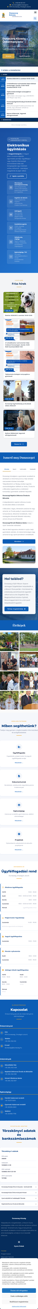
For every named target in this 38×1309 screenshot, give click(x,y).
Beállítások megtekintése (19, 1302)
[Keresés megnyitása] (35, 18)
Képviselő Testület (7, 1257)
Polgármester (6, 1254)
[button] (35, 12)
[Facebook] (19, 1242)
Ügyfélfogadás (24, 56)
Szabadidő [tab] (33, 469)
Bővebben (17, 541)
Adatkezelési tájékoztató (19, 1306)
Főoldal (3, 1251)
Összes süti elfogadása (19, 1291)
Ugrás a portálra (18, 176)
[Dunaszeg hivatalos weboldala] (3, 17)
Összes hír (17, 444)
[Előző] (4, 44)
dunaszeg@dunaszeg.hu (13, 1048)
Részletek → (19, 762)
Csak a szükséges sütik (19, 1296)
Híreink (8, 56)
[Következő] (33, 44)
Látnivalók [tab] (23, 469)
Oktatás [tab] (6, 469)
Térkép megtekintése (15, 609)
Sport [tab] (14, 469)
